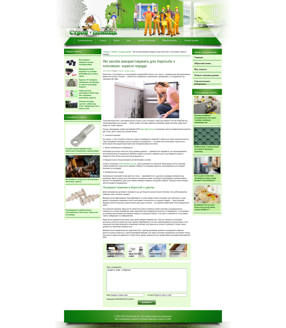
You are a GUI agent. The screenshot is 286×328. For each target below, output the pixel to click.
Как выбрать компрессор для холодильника (86, 62)
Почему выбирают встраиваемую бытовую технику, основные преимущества (205, 119)
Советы (103, 40)
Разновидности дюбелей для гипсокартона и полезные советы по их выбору (82, 212)
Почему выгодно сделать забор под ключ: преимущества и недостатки (89, 105)
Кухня (116, 40)
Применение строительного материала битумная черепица (206, 149)
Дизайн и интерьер (146, 40)
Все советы (200, 69)
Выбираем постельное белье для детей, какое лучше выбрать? (204, 207)
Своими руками (191, 40)
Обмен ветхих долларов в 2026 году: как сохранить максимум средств (89, 94)
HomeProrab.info (133, 316)
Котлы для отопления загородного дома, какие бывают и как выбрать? (205, 178)
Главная (198, 57)
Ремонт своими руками (206, 75)
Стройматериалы (84, 40)
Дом (128, 40)
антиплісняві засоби (127, 164)
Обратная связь (202, 63)
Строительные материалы (202, 82)
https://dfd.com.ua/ (147, 129)
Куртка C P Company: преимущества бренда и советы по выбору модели (89, 83)
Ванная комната (170, 40)
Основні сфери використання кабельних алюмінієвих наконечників (82, 150)
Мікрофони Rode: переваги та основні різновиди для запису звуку (88, 72)
